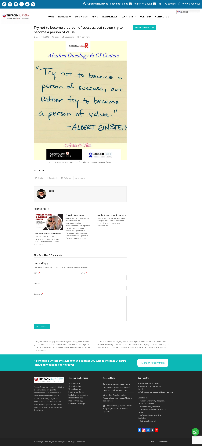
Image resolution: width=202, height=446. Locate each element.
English (185, 12)
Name (37, 273)
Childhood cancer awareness (47, 233)
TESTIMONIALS (109, 16)
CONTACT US (162, 16)
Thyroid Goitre (74, 383)
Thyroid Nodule (74, 386)
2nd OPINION (81, 16)
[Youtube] (27, 4)
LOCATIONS (127, 16)
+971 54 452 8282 (152, 383)
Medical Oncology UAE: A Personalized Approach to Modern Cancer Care (117, 398)
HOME (51, 16)
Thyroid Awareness (75, 215)
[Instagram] (10, 4)
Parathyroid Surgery (76, 392)
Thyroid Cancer (74, 389)
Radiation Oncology (76, 403)
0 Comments (85, 37)
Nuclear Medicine (75, 398)
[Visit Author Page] (41, 194)
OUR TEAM (145, 16)
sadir (57, 37)
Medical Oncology (75, 401)
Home (153, 442)
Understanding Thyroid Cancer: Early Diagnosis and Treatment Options (117, 408)
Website (37, 283)
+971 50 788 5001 (155, 386)
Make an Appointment (152, 362)
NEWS (95, 16)
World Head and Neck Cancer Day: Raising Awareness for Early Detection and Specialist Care (117, 387)
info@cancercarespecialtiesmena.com (155, 392)
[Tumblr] (152, 430)
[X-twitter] (33, 4)
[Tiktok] (21, 4)
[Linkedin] (16, 4)
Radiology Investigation (78, 395)
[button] (64, 17)
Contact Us (163, 442)
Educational (69, 37)
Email (84, 273)
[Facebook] (4, 4)
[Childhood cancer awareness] (48, 222)
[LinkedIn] (148, 430)
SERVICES (63, 16)
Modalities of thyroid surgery (111, 215)
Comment (38, 294)
